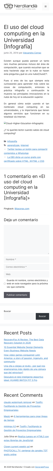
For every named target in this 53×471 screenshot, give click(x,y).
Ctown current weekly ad (17, 446)
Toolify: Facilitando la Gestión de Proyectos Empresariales (23, 406)
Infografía (12, 141)
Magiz (7, 416)
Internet (25, 145)
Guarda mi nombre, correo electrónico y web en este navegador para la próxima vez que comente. (27, 283)
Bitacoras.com (22, 208)
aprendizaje (13, 145)
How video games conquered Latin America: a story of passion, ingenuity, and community (26, 358)
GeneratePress (42, 467)
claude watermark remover (18, 402)
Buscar (7, 311)
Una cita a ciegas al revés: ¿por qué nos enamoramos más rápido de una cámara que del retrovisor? (25, 369)
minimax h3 (10, 426)
